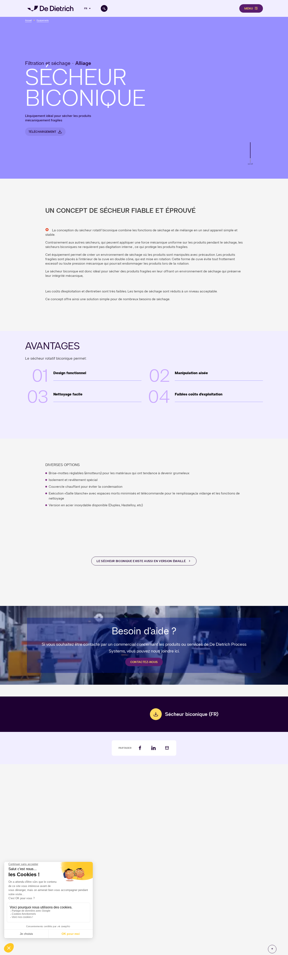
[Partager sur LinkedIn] (153, 748)
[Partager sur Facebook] (140, 748)
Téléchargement (42, 132)
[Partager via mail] (167, 748)
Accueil (28, 20)
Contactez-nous (144, 662)
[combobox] (87, 8)
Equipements (43, 20)
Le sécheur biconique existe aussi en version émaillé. (141, 561)
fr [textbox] (85, 8)
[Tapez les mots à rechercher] (104, 8)
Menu (248, 8)
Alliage (83, 63)
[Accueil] (50, 8)
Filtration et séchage (47, 63)
